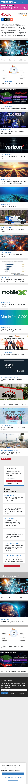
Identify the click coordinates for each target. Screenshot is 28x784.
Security (3, 58)
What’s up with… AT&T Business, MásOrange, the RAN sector (10, 453)
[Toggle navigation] (25, 2)
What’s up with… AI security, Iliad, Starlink (13, 60)
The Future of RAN (6, 252)
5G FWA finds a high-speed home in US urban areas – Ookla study (12, 622)
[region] (13, 773)
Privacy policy (18, 483)
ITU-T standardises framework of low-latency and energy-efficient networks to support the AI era (13, 510)
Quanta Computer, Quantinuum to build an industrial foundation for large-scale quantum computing (13, 547)
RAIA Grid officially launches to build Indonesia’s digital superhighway (13, 498)
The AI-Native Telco (6, 81)
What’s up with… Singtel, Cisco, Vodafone (13, 404)
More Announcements (11, 565)
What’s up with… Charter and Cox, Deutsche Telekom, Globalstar (11, 330)
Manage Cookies (13, 780)
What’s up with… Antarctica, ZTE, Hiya (12, 206)
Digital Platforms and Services (9, 377)
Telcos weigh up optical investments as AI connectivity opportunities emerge (13, 182)
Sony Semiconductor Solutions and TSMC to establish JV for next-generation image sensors (13, 559)
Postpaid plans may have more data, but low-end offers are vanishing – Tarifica (13, 280)
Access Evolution (6, 129)
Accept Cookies (13, 773)
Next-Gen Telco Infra (10, 530)
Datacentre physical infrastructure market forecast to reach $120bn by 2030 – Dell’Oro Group (13, 535)
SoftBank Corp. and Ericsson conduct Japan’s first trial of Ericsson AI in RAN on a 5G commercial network (12, 523)
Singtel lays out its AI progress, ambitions (13, 108)
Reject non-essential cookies (13, 777)
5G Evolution (5, 277)
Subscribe (14, 481)
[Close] (24, 765)
